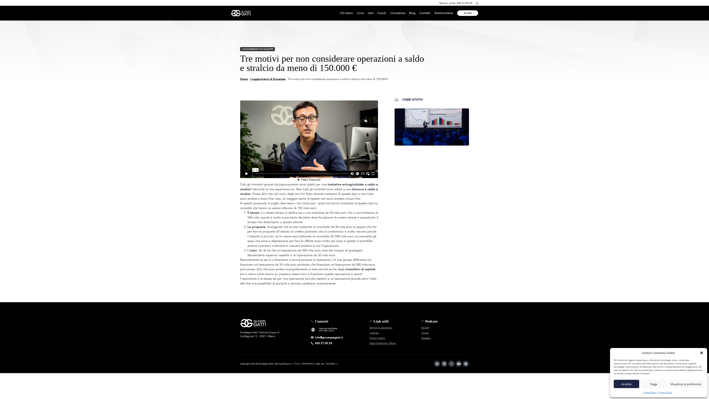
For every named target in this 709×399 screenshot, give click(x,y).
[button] (701, 353)
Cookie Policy (650, 392)
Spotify (425, 328)
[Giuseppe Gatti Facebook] (437, 364)
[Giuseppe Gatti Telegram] (466, 364)
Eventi (382, 13)
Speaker (426, 338)
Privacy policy (377, 338)
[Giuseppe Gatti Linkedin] (444, 364)
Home (244, 79)
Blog (412, 13)
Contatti (424, 13)
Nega (653, 384)
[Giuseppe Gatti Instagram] (451, 364)
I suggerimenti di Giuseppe (257, 49)
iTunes (425, 333)
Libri (371, 13)
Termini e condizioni (380, 328)
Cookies (374, 333)
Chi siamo (346, 13)
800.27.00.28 (464, 3)
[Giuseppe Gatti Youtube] (458, 364)
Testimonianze (443, 13)
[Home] (241, 13)
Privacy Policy (665, 392)
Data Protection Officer (382, 343)
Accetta (626, 384)
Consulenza (397, 13)
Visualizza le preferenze (685, 384)
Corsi (360, 13)
